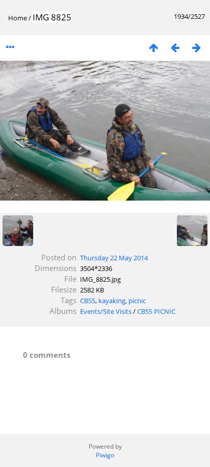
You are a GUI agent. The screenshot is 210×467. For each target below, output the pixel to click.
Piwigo (105, 455)
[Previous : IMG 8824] (175, 47)
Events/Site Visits (106, 311)
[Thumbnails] (153, 47)
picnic (137, 300)
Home (17, 17)
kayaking (111, 300)
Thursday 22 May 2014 (114, 257)
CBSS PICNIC (156, 311)
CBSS (87, 300)
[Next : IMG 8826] (196, 47)
